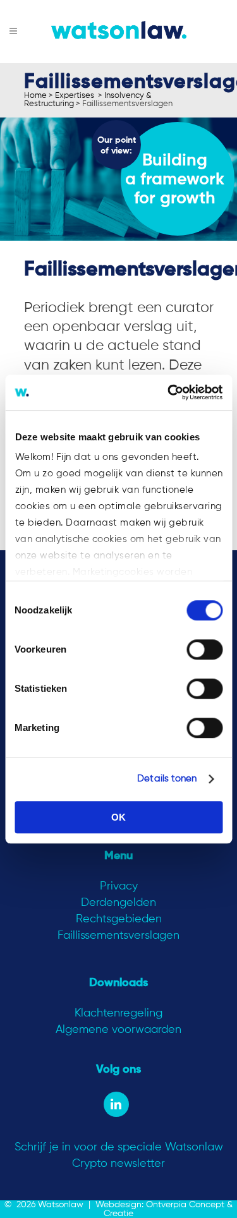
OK (118, 817)
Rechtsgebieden (119, 919)
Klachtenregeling (118, 1013)
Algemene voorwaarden (118, 1029)
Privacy (119, 886)
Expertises (74, 96)
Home (35, 96)
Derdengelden (118, 902)
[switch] (204, 649)
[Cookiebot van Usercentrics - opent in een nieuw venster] (168, 392)
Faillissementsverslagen (118, 935)
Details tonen (167, 778)
